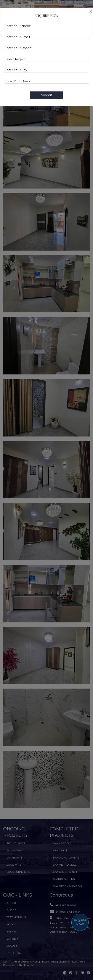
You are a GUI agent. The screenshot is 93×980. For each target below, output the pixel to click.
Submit (46, 95)
